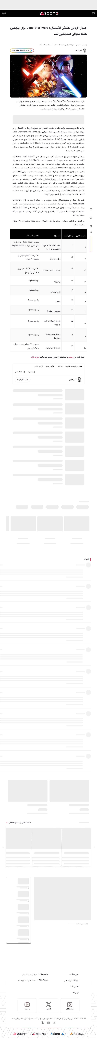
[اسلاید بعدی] (3, 847)
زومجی (71, 357)
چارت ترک (35, 357)
